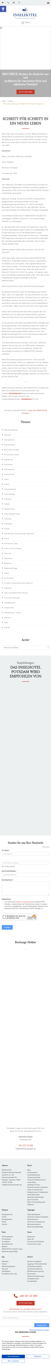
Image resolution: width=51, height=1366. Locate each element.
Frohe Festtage (9, 494)
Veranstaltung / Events (12, 613)
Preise (4, 1222)
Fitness (6, 484)
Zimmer (7, 627)
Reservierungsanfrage (35, 1227)
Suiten (4, 1217)
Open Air (30, 1239)
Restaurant (8, 563)
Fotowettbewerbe (33, 1175)
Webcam (30, 1205)
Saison (6, 573)
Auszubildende (9, 445)
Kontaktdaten (32, 1281)
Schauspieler (9, 578)
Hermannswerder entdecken (37, 1187)
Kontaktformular (33, 1279)
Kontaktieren (26, 399)
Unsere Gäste (9, 608)
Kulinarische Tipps (11, 544)
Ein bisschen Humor (11, 455)
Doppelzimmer (7, 1214)
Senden (7, 927)
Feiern (6, 479)
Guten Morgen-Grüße (12, 514)
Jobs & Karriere (32, 1200)
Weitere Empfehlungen (35, 1276)
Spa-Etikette (6, 1271)
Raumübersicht (32, 1219)
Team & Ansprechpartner (36, 1202)
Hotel (4, 101)
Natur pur (7, 553)
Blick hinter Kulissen (11, 450)
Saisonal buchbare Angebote (37, 1217)
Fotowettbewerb (10, 489)
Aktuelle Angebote (11, 430)
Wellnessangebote (8, 1266)
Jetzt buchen (25, 92)
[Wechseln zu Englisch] (48, 2)
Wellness (7, 618)
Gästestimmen (9, 509)
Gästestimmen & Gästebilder (37, 1192)
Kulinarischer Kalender (35, 1242)
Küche (6, 539)
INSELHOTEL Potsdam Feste (12, 1249)
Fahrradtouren (9, 469)
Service (4, 1224)
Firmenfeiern (6, 1239)
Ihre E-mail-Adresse (9, 871)
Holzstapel (8, 524)
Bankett (4, 1247)
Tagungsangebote (33, 1214)
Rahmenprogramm (34, 1224)
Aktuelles (7, 435)
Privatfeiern (6, 1242)
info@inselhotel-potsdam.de (25, 1149)
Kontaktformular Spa (9, 1274)
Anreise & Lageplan (34, 1261)
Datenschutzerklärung (24, 902)
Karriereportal (15, 393)
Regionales (8, 558)
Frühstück (7, 499)
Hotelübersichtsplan (34, 1266)
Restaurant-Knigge (10, 568)
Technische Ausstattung (36, 1222)
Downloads (31, 1274)
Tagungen (7, 588)
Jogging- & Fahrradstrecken (37, 1264)
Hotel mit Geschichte (35, 1190)
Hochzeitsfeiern (7, 1237)
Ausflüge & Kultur (33, 1185)
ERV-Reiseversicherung (35, 1271)
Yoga (6, 623)
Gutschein (8, 519)
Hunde (6, 529)
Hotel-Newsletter (33, 1195)
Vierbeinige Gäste (33, 1177)
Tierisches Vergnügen (12, 598)
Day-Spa (5, 1269)
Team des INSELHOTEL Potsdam (16, 593)
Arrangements (9, 440)
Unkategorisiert (9, 603)
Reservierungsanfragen (35, 1197)
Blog (11, 101)
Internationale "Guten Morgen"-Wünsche (19, 534)
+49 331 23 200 (25, 1145)
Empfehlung (8, 460)
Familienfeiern (9, 474)
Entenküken (8, 465)
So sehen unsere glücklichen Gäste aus (18, 583)
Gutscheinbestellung (34, 1269)
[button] (3, 9)
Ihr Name (6, 850)
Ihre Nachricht (8, 880)
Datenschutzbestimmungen (39, 1330)
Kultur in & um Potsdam (13, 548)
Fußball (7, 504)
